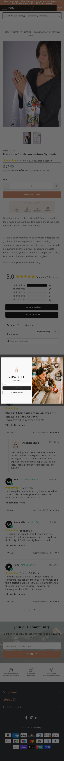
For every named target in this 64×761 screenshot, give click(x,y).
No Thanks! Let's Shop (17, 392)
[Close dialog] (61, 359)
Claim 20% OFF (16, 388)
